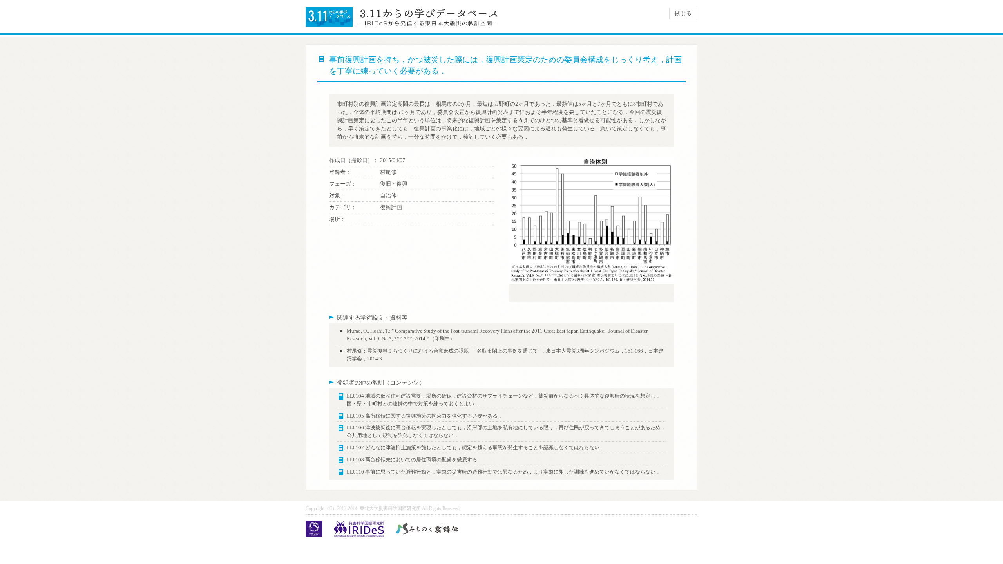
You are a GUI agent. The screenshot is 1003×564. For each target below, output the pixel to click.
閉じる (683, 13)
